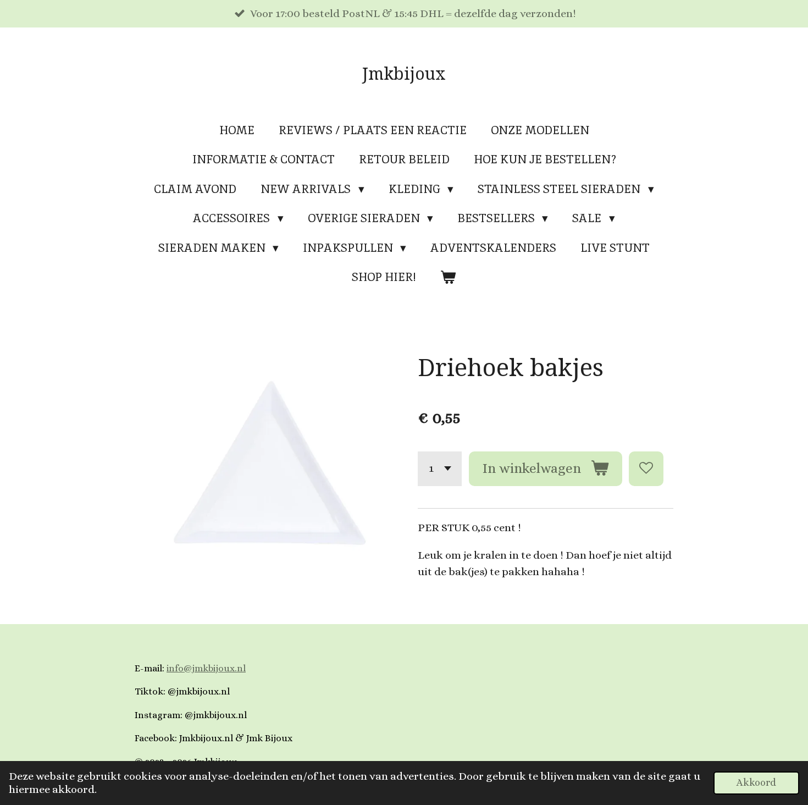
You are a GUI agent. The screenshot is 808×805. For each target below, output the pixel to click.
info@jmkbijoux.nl (206, 668)
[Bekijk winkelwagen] (448, 277)
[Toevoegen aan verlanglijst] (646, 468)
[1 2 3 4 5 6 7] (440, 468)
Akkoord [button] (756, 782)
